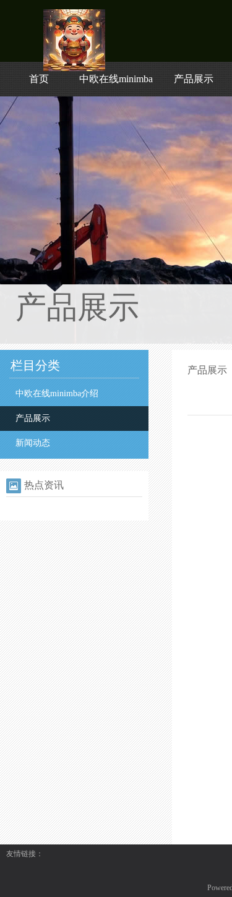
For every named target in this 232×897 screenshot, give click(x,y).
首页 (39, 79)
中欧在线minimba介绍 (56, 393)
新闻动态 (32, 443)
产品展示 (193, 79)
